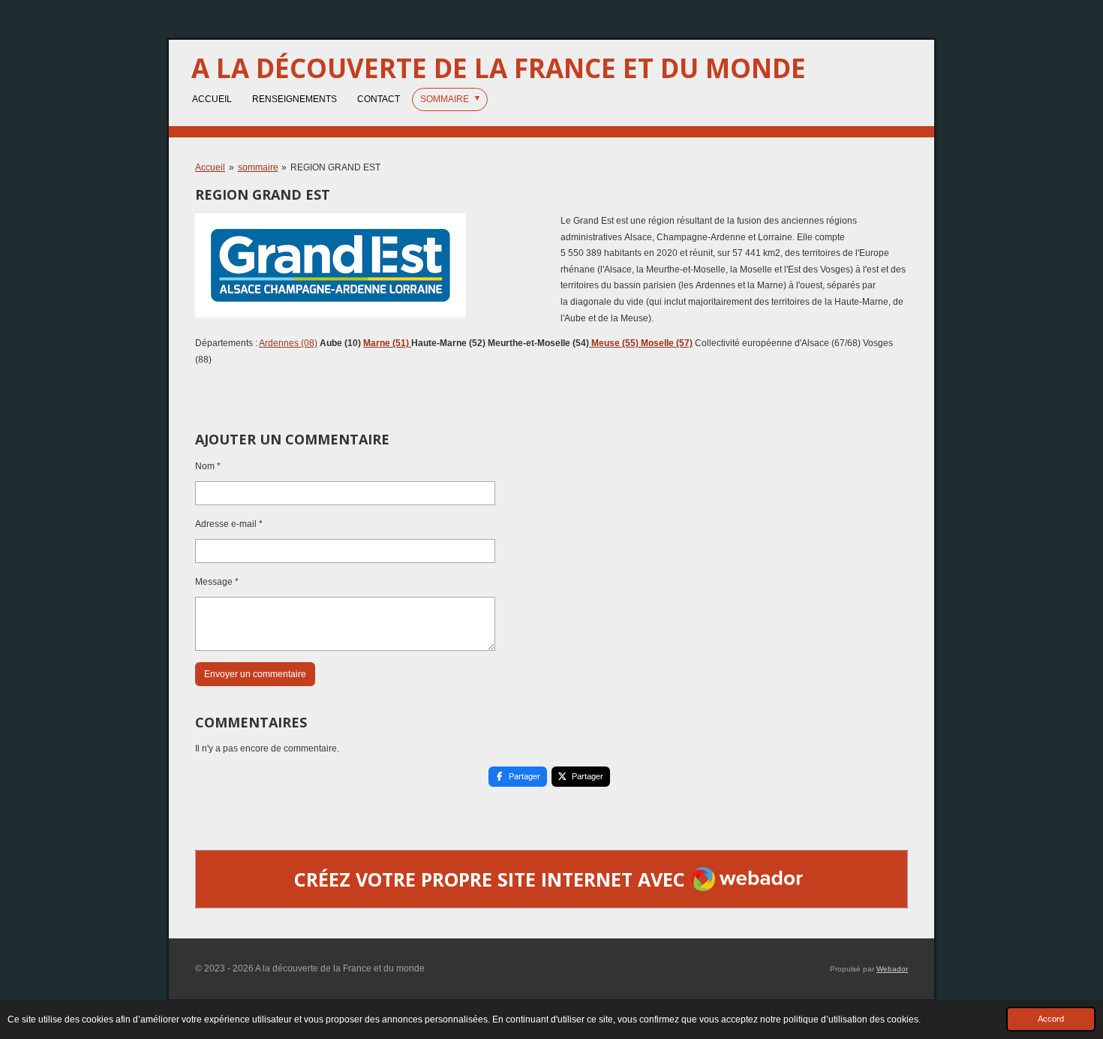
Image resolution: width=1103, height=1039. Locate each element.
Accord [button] (1051, 1018)
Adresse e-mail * (229, 524)
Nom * (208, 466)
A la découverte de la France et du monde (498, 68)
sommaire (258, 167)
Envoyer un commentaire (255, 674)
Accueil (210, 167)
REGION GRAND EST (335, 167)
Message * (217, 582)
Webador (892, 969)
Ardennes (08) (288, 343)
